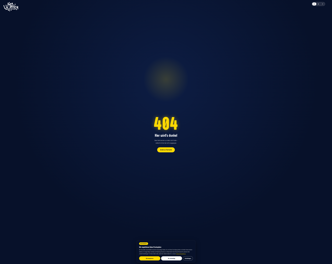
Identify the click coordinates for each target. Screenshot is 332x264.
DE (314, 4)
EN (318, 4)
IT (322, 4)
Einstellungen (188, 258)
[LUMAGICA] (10, 6)
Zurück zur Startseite (166, 150)
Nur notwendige (171, 258)
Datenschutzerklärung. (181, 253)
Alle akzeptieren (149, 258)
